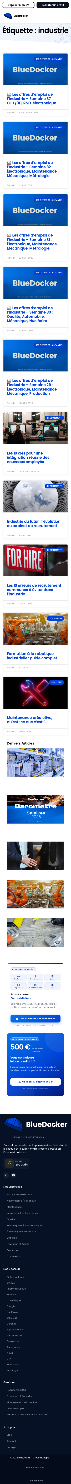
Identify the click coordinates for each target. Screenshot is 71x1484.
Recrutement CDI (16, 1390)
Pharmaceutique (16, 1288)
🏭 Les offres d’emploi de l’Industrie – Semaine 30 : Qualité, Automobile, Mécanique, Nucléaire (30, 314)
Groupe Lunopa (41, 1457)
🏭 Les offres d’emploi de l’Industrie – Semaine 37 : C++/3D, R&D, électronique (31, 98)
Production (13, 1250)
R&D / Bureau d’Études (19, 1194)
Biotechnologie (15, 1277)
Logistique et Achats (18, 1244)
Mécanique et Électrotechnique (24, 1225)
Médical (11, 1294)
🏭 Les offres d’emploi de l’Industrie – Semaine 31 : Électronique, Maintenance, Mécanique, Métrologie (32, 242)
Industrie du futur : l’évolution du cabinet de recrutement (33, 523)
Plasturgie (12, 1370)
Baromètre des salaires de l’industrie (27, 1414)
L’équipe (11, 1447)
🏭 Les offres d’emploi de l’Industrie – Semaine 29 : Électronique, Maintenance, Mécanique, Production (32, 387)
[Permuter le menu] (65, 16)
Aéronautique (14, 1335)
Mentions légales (35, 1467)
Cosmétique (14, 1300)
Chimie (11, 1283)
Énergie (11, 1306)
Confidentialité (35, 1480)
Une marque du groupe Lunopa (28, 1137)
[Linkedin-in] (6, 1175)
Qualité (11, 1219)
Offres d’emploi (15, 1408)
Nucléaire (12, 1312)
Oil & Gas (12, 1318)
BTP (9, 1358)
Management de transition (22, 1402)
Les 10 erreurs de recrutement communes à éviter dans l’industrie (34, 589)
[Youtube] (13, 1175)
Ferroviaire (13, 1341)
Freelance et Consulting (20, 1396)
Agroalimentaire (16, 1329)
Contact (11, 1441)
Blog (9, 1434)
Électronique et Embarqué (21, 1231)
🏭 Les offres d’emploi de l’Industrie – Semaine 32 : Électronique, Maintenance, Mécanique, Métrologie (32, 169)
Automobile (13, 1347)
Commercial (14, 1256)
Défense (11, 1323)
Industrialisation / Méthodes (22, 1213)
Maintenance (14, 1207)
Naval (10, 1353)
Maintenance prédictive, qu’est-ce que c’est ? (29, 719)
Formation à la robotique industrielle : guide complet (32, 655)
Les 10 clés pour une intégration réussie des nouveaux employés (28, 457)
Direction (12, 1237)
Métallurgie (13, 1364)
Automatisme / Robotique (21, 1200)
